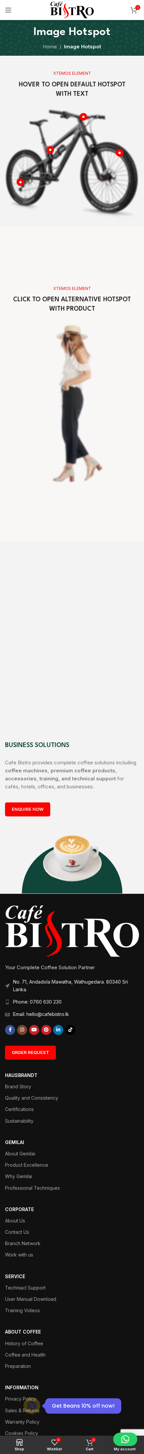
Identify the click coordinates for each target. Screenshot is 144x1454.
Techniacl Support (25, 1288)
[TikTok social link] (70, 1030)
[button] (125, 1439)
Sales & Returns (22, 1410)
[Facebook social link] (10, 1030)
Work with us (19, 1254)
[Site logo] (72, 9)
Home (50, 46)
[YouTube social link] (34, 1030)
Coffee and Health (25, 1355)
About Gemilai (20, 1153)
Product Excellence (26, 1165)
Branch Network (23, 1243)
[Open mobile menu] (8, 10)
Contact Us (17, 1232)
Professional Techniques (32, 1188)
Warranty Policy (22, 1422)
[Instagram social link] (22, 1030)
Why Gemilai (18, 1176)
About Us (15, 1220)
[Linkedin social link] (58, 1030)
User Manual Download (30, 1299)
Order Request (30, 1052)
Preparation (18, 1366)
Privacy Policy (20, 1399)
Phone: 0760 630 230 (37, 1002)
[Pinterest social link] (46, 1030)
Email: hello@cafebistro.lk (41, 1014)
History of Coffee (24, 1343)
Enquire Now (28, 809)
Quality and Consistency (31, 1098)
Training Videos (22, 1310)
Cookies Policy (21, 1433)
